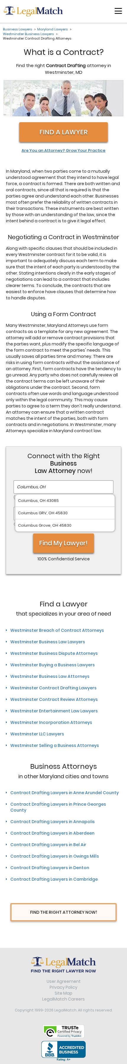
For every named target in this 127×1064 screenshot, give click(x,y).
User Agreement (64, 981)
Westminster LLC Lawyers (37, 734)
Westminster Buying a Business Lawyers (52, 665)
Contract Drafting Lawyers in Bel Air (48, 845)
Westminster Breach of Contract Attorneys (57, 630)
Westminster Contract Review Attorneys (54, 699)
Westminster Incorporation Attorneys (51, 722)
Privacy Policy (63, 987)
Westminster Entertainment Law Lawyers (54, 711)
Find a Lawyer (63, 132)
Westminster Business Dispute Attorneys (54, 653)
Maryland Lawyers (52, 29)
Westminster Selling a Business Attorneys (54, 745)
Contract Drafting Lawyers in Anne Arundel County (64, 793)
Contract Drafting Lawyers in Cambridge (54, 879)
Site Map (63, 993)
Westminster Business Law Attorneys (49, 676)
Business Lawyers (17, 29)
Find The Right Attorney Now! (63, 912)
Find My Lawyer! (63, 543)
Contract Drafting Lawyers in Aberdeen (52, 833)
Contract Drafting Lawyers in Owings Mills (54, 856)
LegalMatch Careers (63, 999)
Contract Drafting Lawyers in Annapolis (52, 822)
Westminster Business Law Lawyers (47, 642)
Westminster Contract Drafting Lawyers (53, 688)
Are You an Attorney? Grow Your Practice (63, 150)
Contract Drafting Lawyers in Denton (49, 868)
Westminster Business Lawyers (28, 34)
